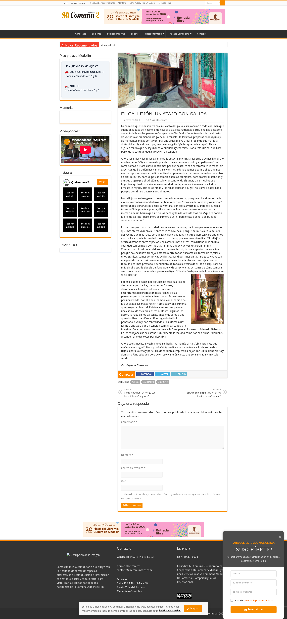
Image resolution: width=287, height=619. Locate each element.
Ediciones (96, 34)
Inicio (66, 33)
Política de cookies (170, 610)
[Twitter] (196, 3)
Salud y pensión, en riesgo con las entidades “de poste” (139, 393)
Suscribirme (255, 609)
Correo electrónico (133, 468)
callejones (148, 382)
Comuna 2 (163, 382)
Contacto (201, 34)
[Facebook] (193, 3)
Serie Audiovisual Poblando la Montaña (108, 3)
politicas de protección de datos (258, 600)
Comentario (129, 422)
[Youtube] (199, 3)
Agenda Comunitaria (179, 34)
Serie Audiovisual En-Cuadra (142, 3)
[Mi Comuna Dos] (81, 15)
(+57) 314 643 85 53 (142, 556)
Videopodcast (165, 3)
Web (123, 481)
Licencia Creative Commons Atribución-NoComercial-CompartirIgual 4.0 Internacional (203, 578)
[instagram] (202, 3)
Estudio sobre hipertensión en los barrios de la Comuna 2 (204, 393)
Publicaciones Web (116, 34)
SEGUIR (102, 182)
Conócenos (80, 34)
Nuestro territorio (153, 34)
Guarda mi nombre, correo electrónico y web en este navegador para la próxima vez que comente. (170, 496)
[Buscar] (222, 2)
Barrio (135, 382)
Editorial (135, 34)
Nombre (127, 454)
